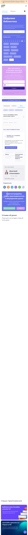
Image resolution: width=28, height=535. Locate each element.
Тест (21, 105)
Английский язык (14, 43)
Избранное (13, 11)
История (6, 53)
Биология (6, 47)
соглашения (16, 92)
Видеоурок (7, 105)
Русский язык (17, 56)
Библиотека (5, 11)
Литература (13, 53)
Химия (11, 59)
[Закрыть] (26, 1)
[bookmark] (23, 117)
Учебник (14, 105)
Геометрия (6, 50)
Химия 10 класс (19, 110)
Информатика (14, 50)
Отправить (14, 88)
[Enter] (24, 11)
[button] (5, 85)
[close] (25, 67)
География (13, 47)
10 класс (11, 110)
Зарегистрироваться (11, 147)
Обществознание (8, 56)
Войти (20, 208)
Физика (5, 59)
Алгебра (6, 43)
